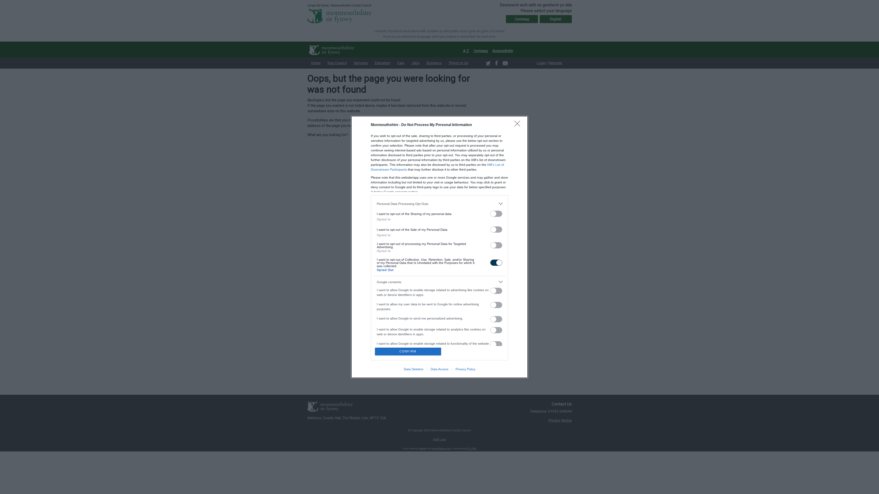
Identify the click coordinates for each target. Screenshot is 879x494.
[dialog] (439, 247)
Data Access (439, 369)
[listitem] (439, 203)
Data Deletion (413, 369)
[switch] (496, 214)
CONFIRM (407, 351)
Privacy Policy (465, 369)
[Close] (518, 125)
